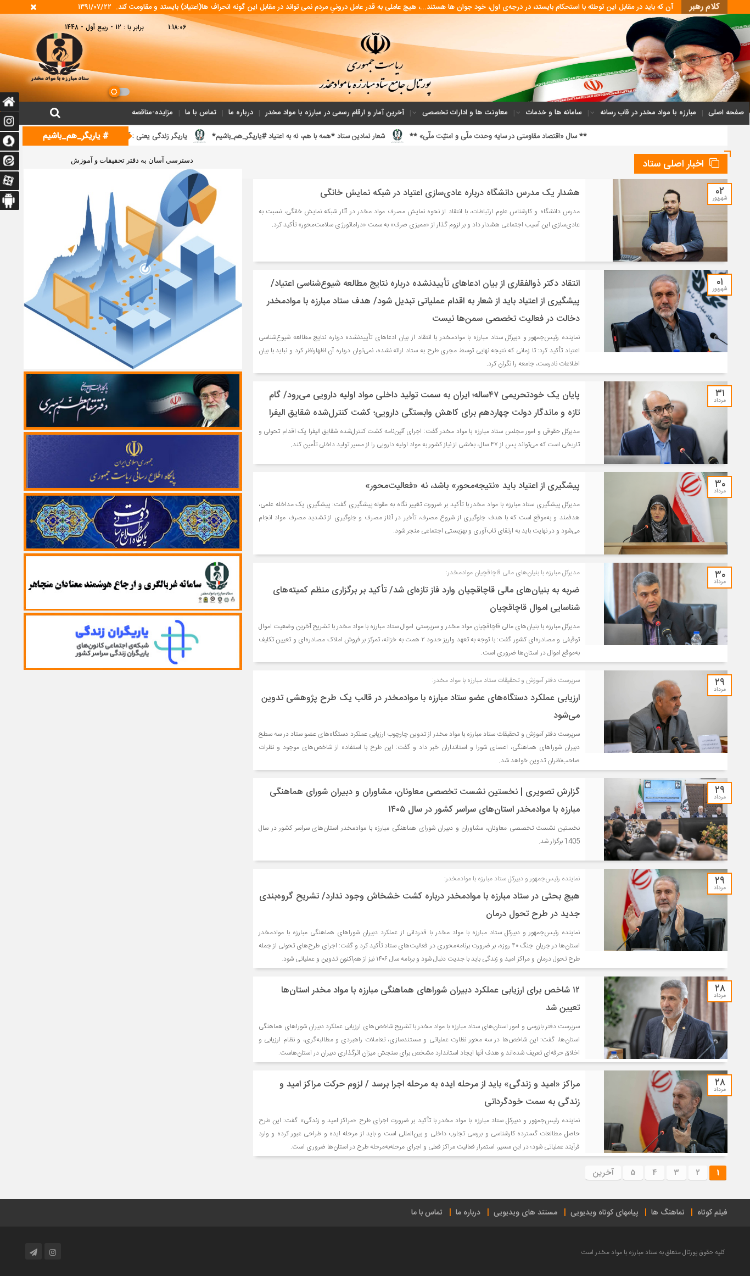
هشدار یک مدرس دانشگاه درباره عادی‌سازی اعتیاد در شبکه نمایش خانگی (450, 193)
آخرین (603, 1172)
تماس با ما (200, 112)
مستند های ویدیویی (525, 1212)
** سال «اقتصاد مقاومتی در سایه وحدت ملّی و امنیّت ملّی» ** (587, 136)
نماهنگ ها (667, 1212)
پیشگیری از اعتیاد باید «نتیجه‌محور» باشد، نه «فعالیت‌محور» (472, 486)
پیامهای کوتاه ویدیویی (604, 1212)
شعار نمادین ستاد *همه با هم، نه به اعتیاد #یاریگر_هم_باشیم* (387, 136)
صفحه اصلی (726, 112)
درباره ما (240, 112)
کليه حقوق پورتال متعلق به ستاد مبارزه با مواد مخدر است (653, 1252)
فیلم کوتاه (712, 1212)
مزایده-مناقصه (152, 112)
